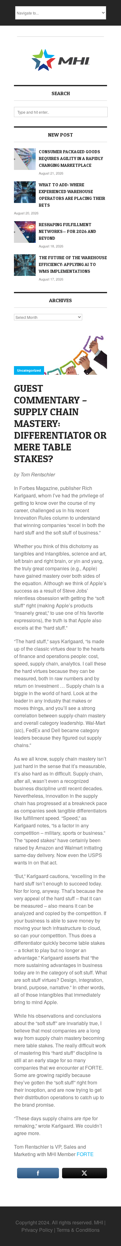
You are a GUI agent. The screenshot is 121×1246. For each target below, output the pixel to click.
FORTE (85, 1154)
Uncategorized (29, 370)
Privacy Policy (37, 1229)
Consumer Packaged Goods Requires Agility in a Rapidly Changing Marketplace (71, 158)
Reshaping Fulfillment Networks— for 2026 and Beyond (67, 231)
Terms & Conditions (78, 1229)
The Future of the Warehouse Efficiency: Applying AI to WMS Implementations (73, 264)
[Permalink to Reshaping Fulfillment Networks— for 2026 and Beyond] (25, 232)
